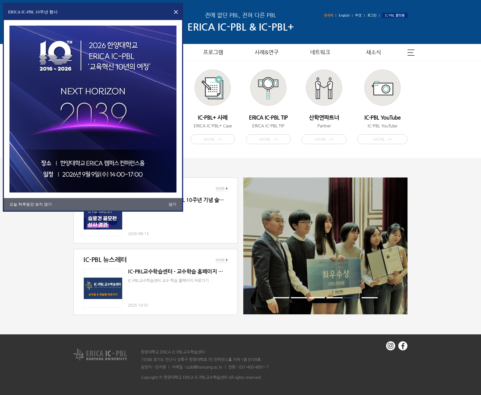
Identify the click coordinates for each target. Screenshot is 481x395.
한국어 (328, 15)
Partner (324, 127)
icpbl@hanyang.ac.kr (204, 367)
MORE (222, 260)
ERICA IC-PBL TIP (268, 127)
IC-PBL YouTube (382, 127)
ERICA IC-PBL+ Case (213, 127)
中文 (358, 15)
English (344, 15)
